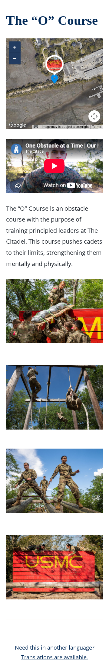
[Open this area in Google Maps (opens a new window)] (18, 125)
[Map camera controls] (94, 116)
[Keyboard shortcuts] (36, 127)
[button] (54, 79)
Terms (96, 126)
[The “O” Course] (54, 70)
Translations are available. (54, 657)
